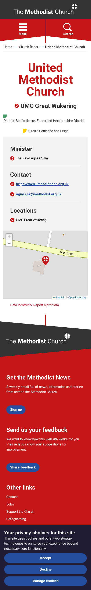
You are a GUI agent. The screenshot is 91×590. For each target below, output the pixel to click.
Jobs (10, 504)
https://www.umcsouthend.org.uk (42, 184)
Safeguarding (16, 519)
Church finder (28, 47)
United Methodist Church (65, 47)
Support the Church (20, 512)
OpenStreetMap (77, 297)
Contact (12, 497)
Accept (45, 558)
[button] (23, 27)
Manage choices (45, 581)
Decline (46, 569)
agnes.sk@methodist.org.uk (38, 194)
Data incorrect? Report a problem (34, 305)
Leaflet (59, 297)
